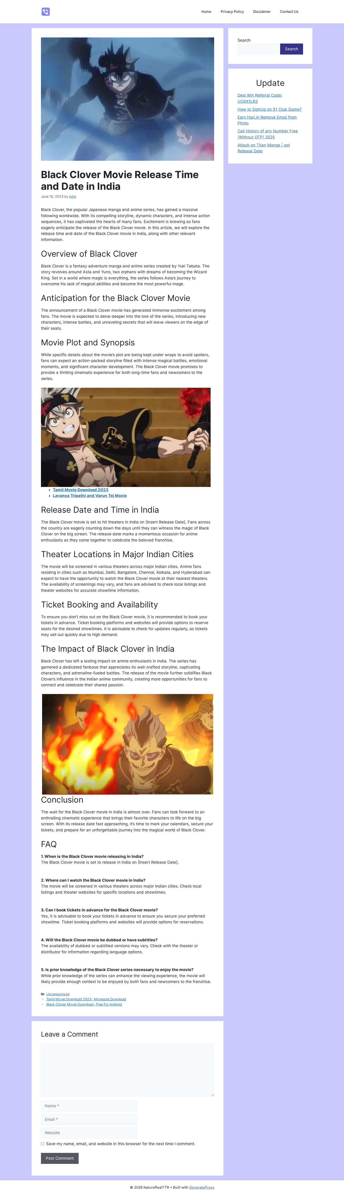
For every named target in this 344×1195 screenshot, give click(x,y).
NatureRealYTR (76, 11)
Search (244, 40)
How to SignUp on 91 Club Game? (270, 109)
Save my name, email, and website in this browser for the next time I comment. (120, 1143)
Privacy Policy (232, 11)
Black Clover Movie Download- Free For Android (84, 1004)
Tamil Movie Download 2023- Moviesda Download (86, 999)
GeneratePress (201, 1187)
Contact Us (289, 11)
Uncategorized (58, 994)
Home (206, 11)
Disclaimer (262, 11)
